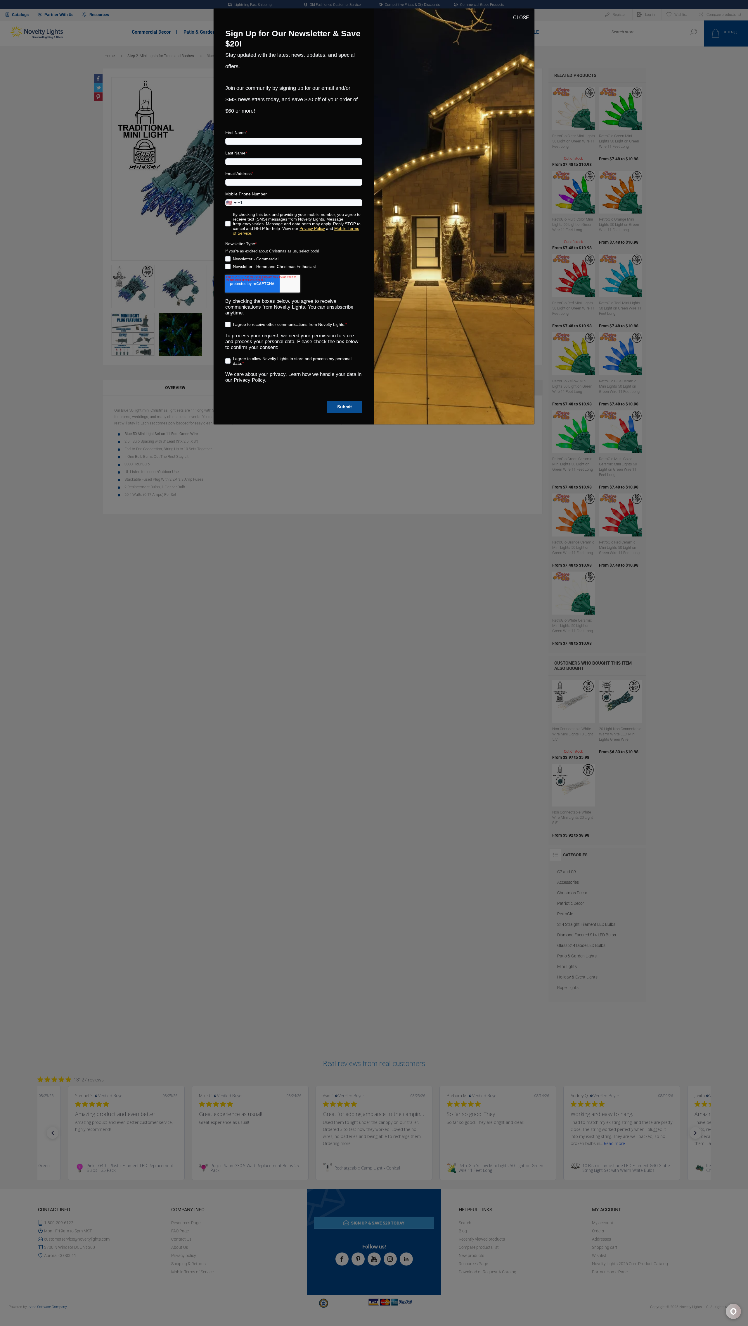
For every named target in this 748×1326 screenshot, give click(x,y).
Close (521, 17)
